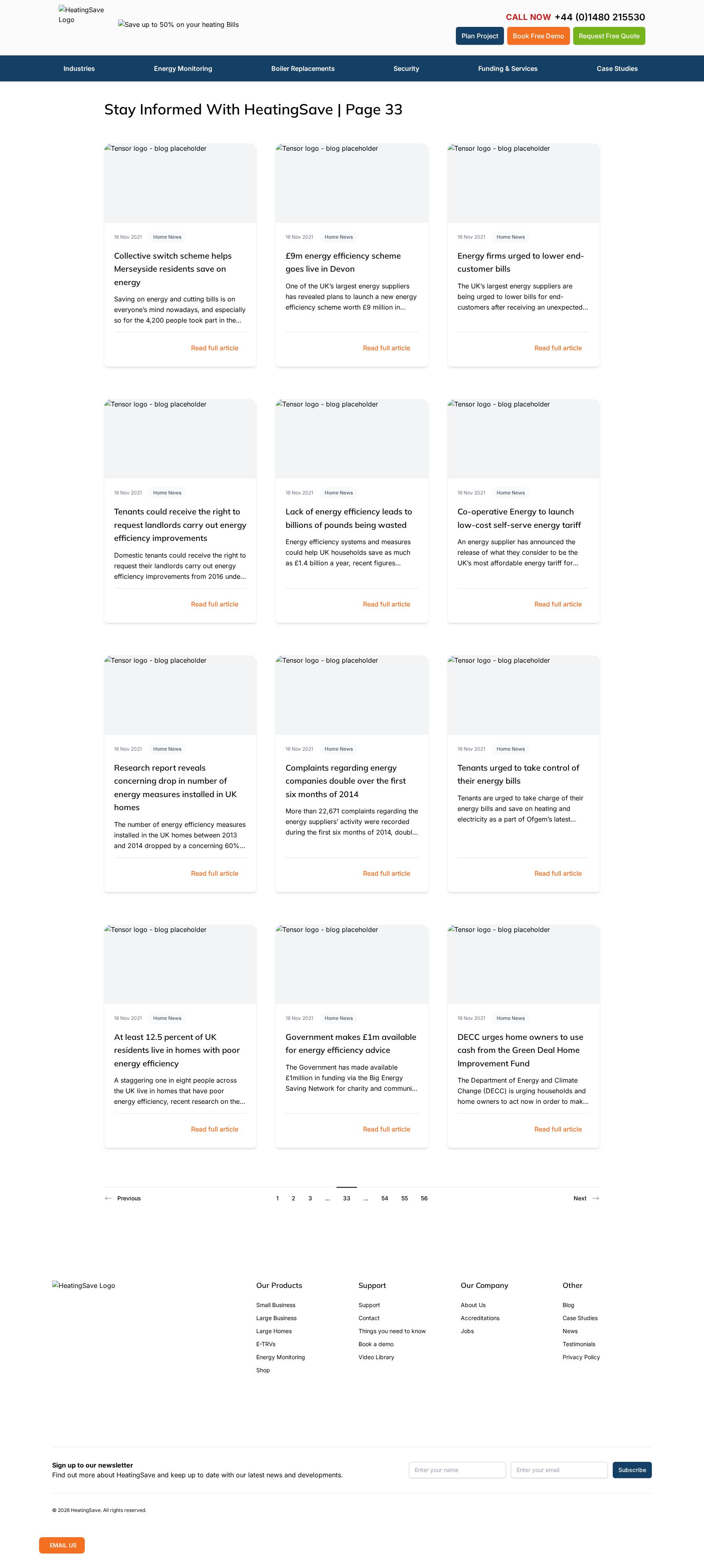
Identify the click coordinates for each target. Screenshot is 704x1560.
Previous (129, 1198)
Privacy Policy (581, 1356)
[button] (444, 36)
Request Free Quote (609, 36)
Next (580, 1198)
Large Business (276, 1317)
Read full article (214, 348)
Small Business (275, 1304)
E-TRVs (265, 1343)
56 (424, 1198)
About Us (473, 1304)
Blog (568, 1304)
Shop (263, 1370)
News (570, 1330)
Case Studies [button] (617, 68)
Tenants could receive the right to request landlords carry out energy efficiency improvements (180, 524)
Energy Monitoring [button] (183, 68)
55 (404, 1198)
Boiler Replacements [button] (303, 68)
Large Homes (274, 1330)
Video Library (376, 1356)
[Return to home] (82, 28)
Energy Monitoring (280, 1356)
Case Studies (580, 1317)
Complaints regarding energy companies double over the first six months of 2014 (346, 780)
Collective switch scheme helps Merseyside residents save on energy (173, 268)
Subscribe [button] (632, 1469)
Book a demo (376, 1343)
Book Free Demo (538, 36)
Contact (369, 1317)
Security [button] (406, 68)
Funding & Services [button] (508, 68)
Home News (167, 237)
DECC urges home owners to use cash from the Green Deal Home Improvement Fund (520, 1050)
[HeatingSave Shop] (424, 36)
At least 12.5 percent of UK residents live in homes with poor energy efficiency (177, 1050)
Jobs (467, 1330)
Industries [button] (79, 68)
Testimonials (579, 1343)
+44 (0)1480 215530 (599, 17)
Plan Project (480, 36)
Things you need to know (392, 1330)
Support (369, 1304)
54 (384, 1198)
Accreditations (480, 1317)
